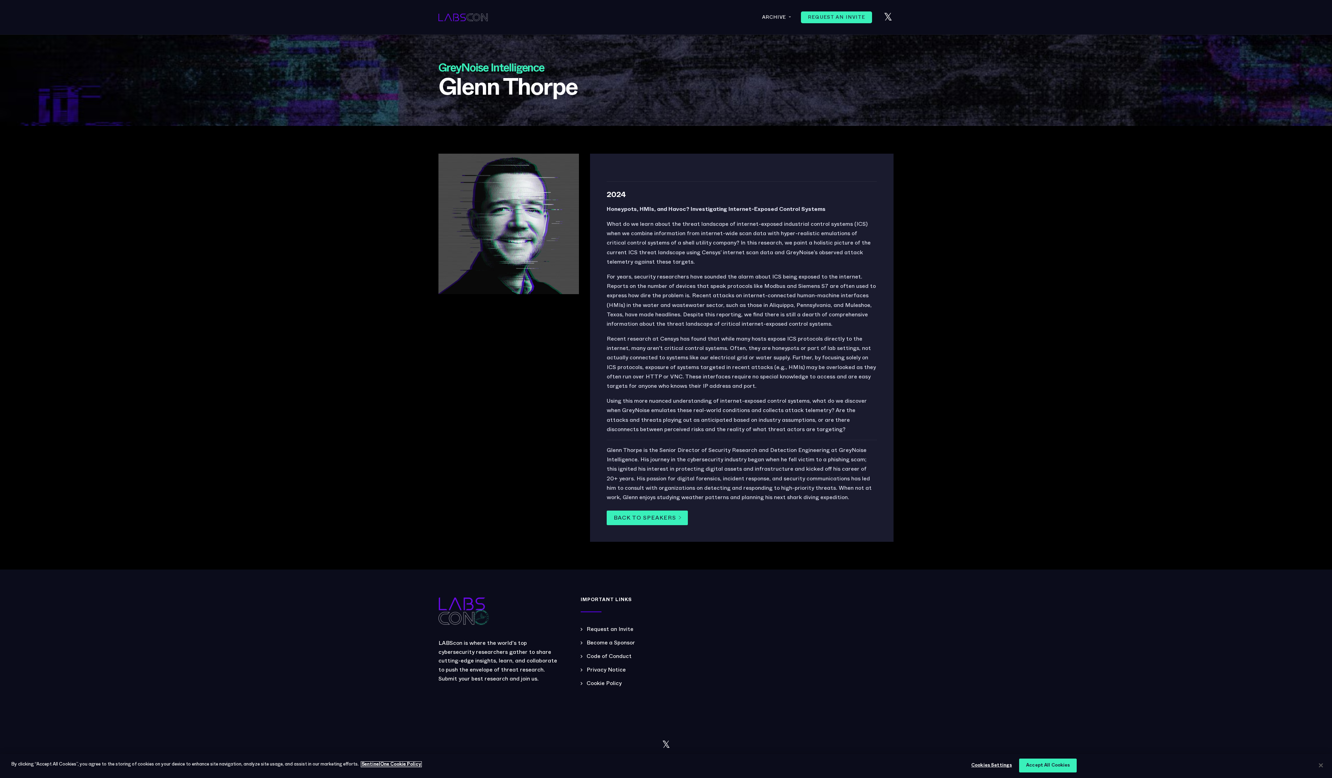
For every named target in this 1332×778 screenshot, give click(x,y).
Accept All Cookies (1048, 765)
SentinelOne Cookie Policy (391, 764)
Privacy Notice (606, 670)
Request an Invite (610, 629)
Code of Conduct (609, 656)
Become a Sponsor (611, 643)
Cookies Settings (991, 765)
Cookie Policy (604, 683)
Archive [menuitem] (777, 17)
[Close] (1321, 765)
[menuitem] (836, 17)
